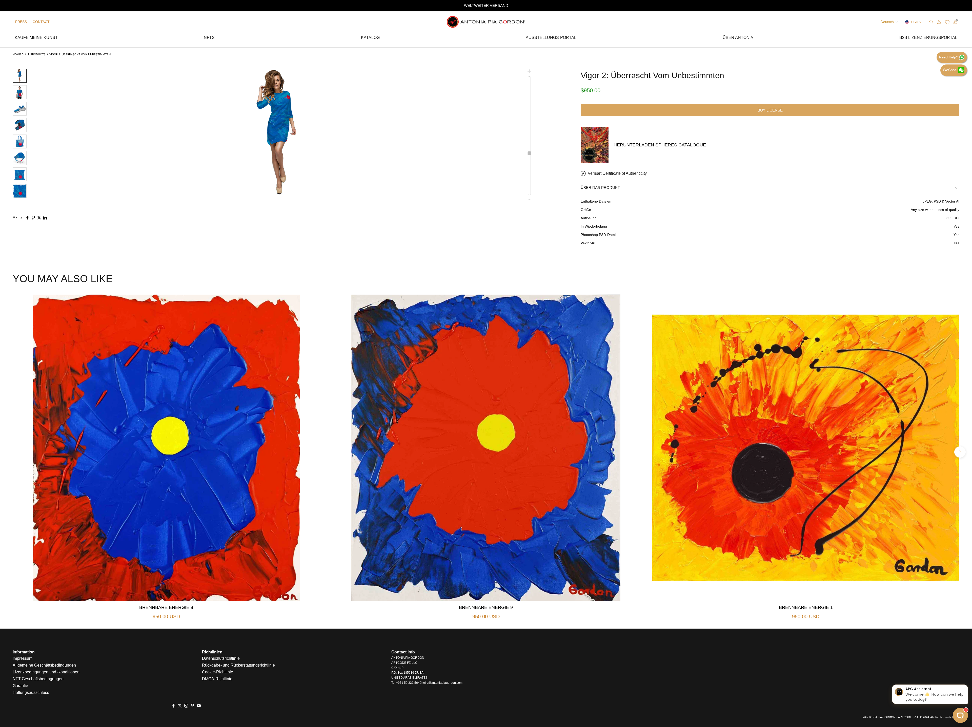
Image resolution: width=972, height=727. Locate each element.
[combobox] (902, 22)
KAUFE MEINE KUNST (36, 38)
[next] (960, 452)
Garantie (20, 686)
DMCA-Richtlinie (217, 679)
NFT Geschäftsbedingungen (38, 679)
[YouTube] (199, 705)
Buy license (770, 110)
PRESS (21, 22)
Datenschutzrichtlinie (221, 658)
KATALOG (370, 38)
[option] (486, 6)
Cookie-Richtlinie (217, 672)
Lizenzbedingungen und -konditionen (46, 672)
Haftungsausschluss (31, 692)
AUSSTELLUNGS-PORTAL (551, 38)
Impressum (22, 658)
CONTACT (41, 22)
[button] (889, 22)
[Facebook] (173, 705)
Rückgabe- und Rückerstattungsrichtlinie (238, 665)
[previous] (12, 452)
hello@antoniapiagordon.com (441, 683)
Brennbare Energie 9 (486, 607)
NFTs (209, 38)
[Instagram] (186, 705)
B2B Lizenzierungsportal (928, 38)
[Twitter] (180, 705)
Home (17, 54)
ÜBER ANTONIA (738, 38)
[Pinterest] (192, 705)
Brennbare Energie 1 (806, 607)
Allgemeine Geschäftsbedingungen (44, 665)
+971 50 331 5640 (408, 683)
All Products (35, 54)
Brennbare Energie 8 (166, 607)
